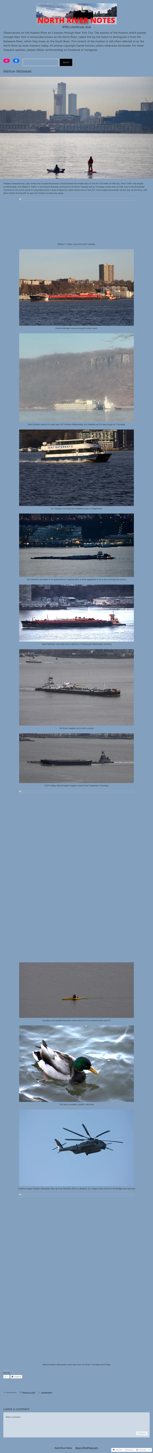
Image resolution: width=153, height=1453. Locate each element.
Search (66, 62)
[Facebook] (16, 61)
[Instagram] (6, 61)
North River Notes (63, 1448)
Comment (141, 1433)
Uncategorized (46, 1392)
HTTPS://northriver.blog (76, 27)
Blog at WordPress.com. (86, 1448)
